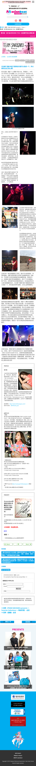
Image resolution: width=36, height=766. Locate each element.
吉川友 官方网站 (6, 570)
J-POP (15, 39)
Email (5, 586)
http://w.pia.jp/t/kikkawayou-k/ (20, 484)
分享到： (4, 57)
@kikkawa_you (15, 405)
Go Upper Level (7, 622)
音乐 (7, 39)
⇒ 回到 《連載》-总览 (8, 613)
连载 (6, 27)
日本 (1, 39)
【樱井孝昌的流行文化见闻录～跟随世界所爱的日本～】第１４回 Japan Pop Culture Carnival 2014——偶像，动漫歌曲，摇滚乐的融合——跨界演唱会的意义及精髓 (18, 554)
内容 (5, 591)
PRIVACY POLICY (18, 755)
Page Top (29, 622)
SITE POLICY (18, 753)
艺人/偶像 (11, 39)
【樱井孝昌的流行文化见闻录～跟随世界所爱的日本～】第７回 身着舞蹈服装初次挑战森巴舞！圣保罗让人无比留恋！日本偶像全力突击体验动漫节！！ (18, 561)
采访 (4, 39)
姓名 (4, 584)
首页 (3, 27)
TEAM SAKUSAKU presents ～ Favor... (16, 27)
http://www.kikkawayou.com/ (17, 404)
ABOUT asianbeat (18, 757)
